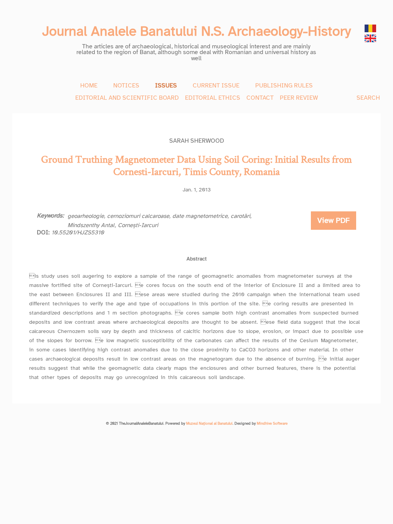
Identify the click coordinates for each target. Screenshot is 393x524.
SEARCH (368, 98)
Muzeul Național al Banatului (209, 423)
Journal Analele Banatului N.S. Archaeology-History (196, 31)
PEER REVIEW (299, 98)
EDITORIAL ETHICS (212, 98)
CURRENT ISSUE (216, 85)
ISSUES (166, 85)
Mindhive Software (272, 423)
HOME (88, 85)
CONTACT (260, 98)
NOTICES (126, 85)
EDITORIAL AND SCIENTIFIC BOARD (127, 98)
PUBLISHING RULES (284, 85)
